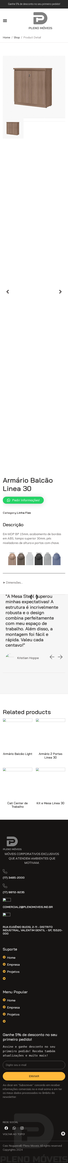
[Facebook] (6, 1128)
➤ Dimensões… (13, 582)
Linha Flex (24, 512)
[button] (5, 20)
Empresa (13, 965)
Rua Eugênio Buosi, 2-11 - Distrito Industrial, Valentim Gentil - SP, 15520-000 (33, 930)
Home (11, 958)
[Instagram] (21, 1128)
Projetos (13, 972)
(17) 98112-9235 (14, 892)
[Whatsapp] (14, 1128)
